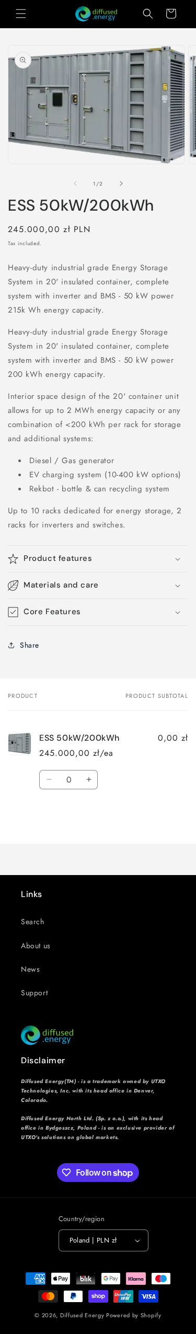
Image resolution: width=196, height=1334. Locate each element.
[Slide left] (75, 183)
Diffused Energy (82, 1315)
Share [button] (29, 645)
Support (34, 992)
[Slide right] (121, 183)
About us (36, 945)
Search (32, 921)
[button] (20, 13)
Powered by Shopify (134, 1315)
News (30, 969)
